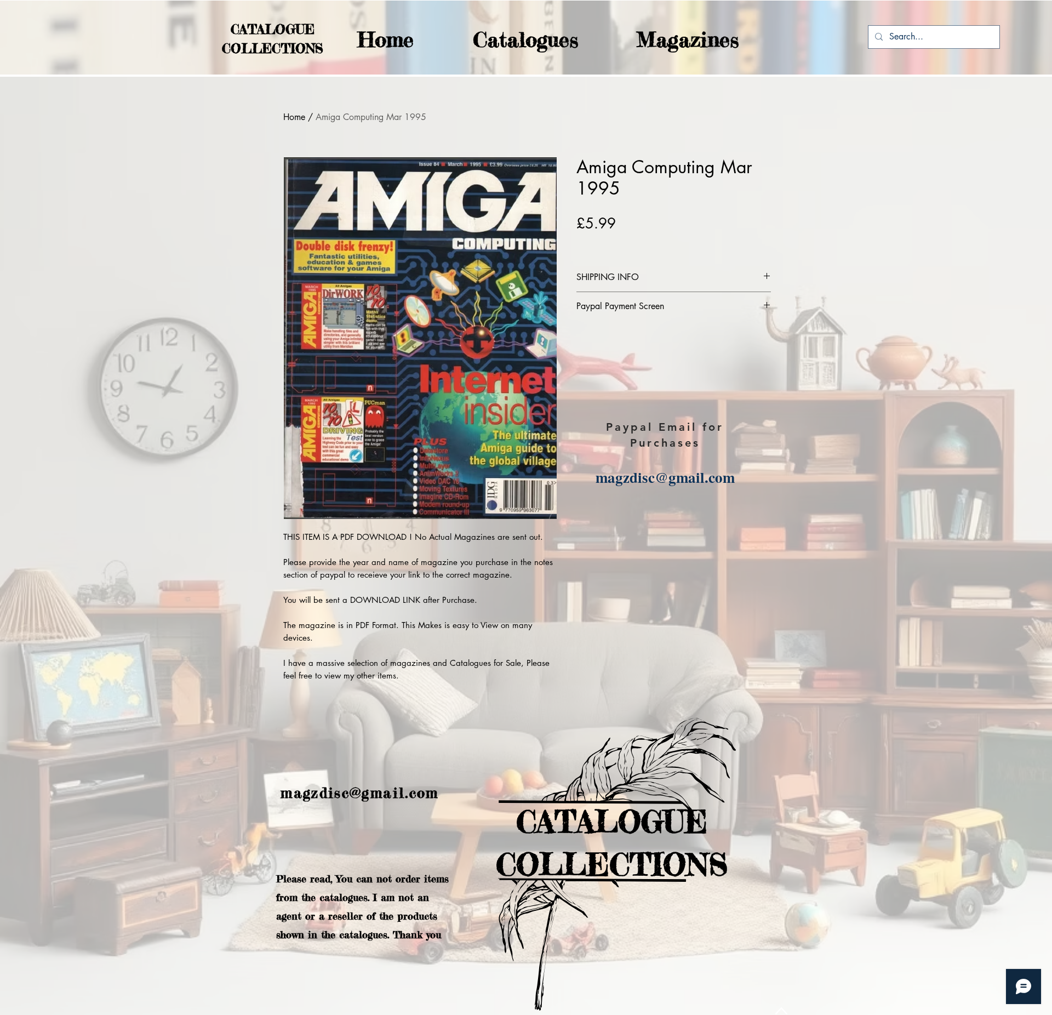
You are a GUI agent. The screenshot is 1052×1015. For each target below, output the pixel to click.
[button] (504, 39)
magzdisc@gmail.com (665, 477)
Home (294, 117)
